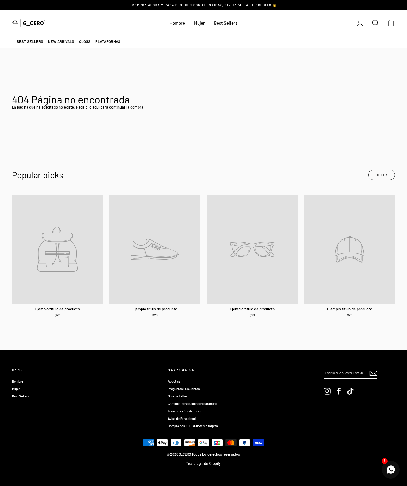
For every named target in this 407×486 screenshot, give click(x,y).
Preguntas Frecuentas (184, 389)
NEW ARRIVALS (61, 41)
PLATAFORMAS (107, 41)
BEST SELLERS (30, 41)
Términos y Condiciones (184, 411)
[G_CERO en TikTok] (350, 391)
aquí (96, 107)
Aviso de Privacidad (182, 418)
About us (174, 381)
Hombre (177, 23)
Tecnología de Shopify (203, 463)
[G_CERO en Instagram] (327, 391)
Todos (381, 175)
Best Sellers (225, 23)
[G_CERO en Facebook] (338, 391)
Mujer (199, 23)
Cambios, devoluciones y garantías (192, 403)
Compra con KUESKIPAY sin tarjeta (193, 426)
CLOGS (85, 41)
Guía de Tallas (177, 396)
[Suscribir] (373, 373)
